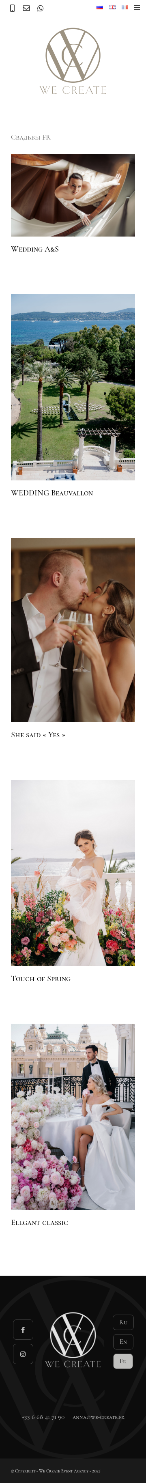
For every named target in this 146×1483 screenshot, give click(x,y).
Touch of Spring (41, 979)
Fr (123, 1361)
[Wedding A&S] (73, 195)
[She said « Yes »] (73, 630)
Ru (123, 1322)
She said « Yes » (38, 735)
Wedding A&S (35, 249)
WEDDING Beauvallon (52, 493)
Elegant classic (39, 1222)
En (123, 1342)
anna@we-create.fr (99, 1417)
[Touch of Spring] (73, 873)
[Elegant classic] (73, 1117)
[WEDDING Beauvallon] (73, 387)
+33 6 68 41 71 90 (43, 1417)
